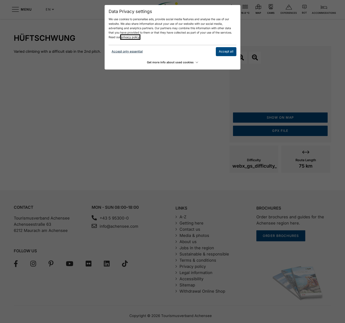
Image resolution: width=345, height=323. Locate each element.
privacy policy (130, 37)
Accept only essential (127, 51)
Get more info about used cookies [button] (170, 62)
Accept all (226, 51)
